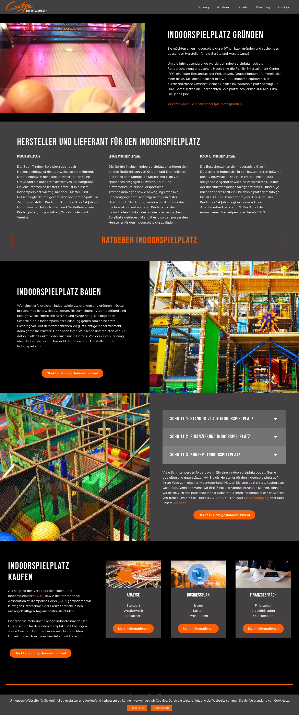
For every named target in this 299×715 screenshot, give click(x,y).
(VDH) (39, 596)
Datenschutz (161, 707)
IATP (62, 601)
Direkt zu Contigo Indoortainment (72, 373)
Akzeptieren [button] (137, 707)
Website (180, 503)
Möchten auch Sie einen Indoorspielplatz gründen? (205, 104)
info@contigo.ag (256, 498)
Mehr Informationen (133, 628)
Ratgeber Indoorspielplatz (150, 240)
